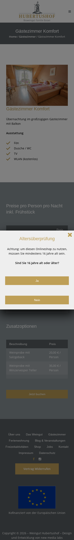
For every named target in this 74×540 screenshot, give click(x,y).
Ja (37, 280)
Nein (37, 300)
